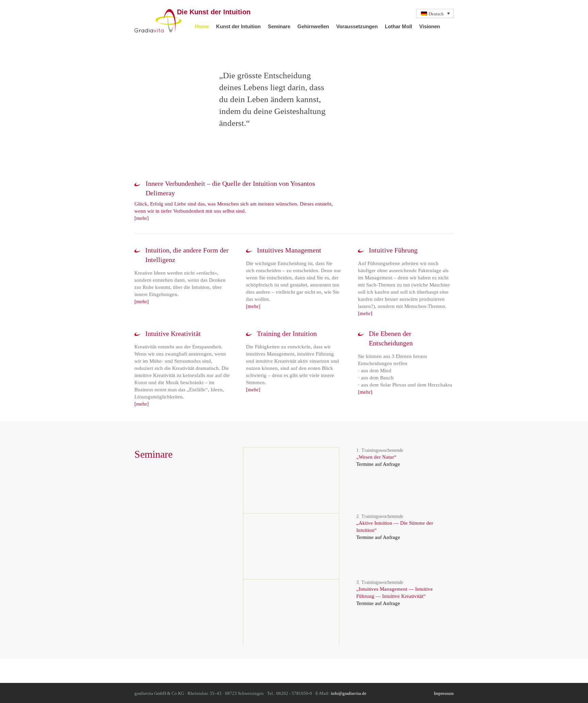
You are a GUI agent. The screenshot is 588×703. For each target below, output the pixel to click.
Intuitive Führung (393, 250)
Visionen (429, 26)
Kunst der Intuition (238, 26)
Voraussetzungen (357, 26)
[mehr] (141, 218)
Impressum (444, 693)
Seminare (279, 26)
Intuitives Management (289, 250)
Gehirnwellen (313, 26)
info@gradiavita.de (348, 693)
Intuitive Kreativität (173, 333)
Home (202, 26)
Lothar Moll (398, 26)
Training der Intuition (287, 333)
